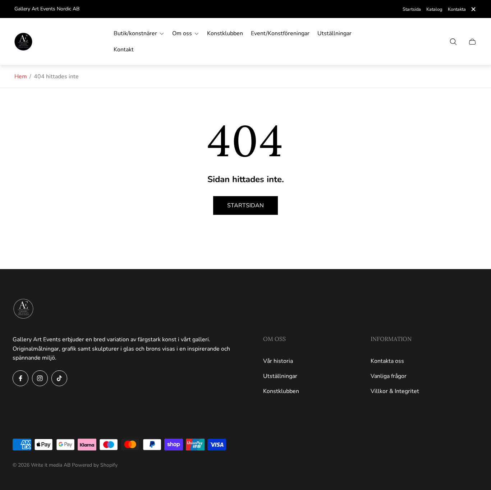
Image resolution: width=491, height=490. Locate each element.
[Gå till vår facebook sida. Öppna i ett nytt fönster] (20, 378)
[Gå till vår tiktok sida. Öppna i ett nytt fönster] (59, 378)
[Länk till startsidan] (23, 309)
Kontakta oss (387, 361)
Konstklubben (281, 391)
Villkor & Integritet (395, 391)
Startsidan (245, 205)
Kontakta (457, 9)
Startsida (412, 9)
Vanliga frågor (389, 376)
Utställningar (280, 376)
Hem (20, 76)
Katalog (434, 9)
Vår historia (278, 361)
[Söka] (453, 42)
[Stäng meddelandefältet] (473, 9)
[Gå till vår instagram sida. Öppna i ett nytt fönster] (40, 378)
